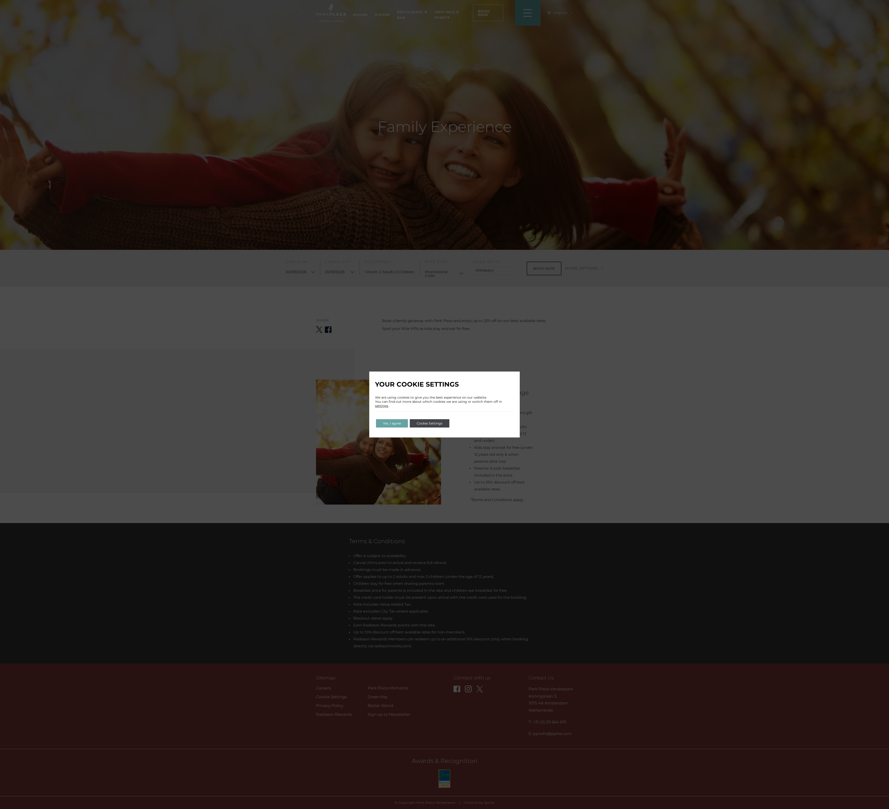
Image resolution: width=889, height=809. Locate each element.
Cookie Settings (429, 423)
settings (381, 406)
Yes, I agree (392, 423)
